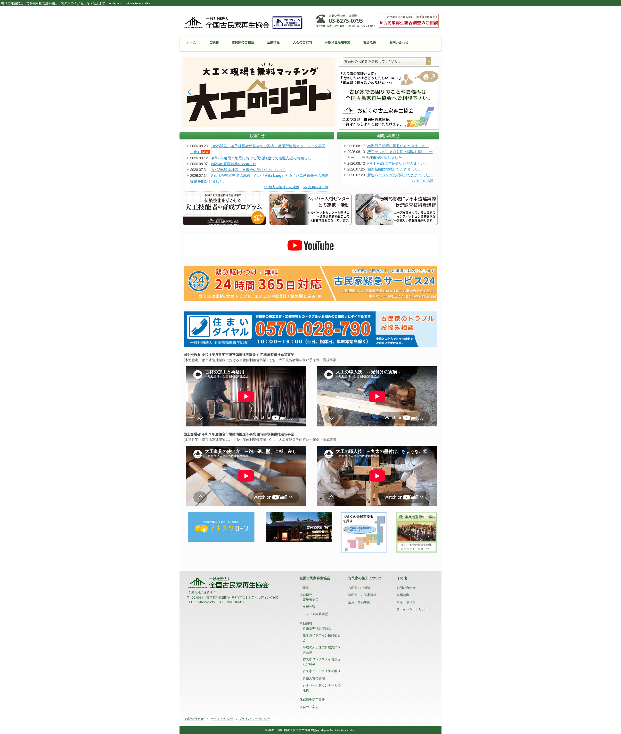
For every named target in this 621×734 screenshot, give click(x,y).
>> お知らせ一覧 (315, 186)
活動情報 (273, 42)
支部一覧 (309, 606)
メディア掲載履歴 (315, 614)
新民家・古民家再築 (362, 594)
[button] (259, 92)
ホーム (191, 42)
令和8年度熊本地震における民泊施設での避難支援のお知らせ (261, 157)
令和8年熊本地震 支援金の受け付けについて (248, 169)
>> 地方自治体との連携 (281, 186)
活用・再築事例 (359, 602)
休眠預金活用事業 (337, 42)
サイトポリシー (408, 602)
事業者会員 (311, 599)
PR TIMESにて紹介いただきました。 (397, 163)
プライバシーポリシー (412, 609)
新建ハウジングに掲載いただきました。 (400, 174)
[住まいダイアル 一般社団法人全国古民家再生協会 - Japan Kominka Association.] (310, 328)
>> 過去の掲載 (422, 180)
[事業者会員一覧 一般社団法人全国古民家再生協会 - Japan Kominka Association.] (364, 531)
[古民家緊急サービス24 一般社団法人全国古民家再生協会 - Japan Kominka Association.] (310, 282)
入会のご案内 (302, 42)
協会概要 (369, 42)
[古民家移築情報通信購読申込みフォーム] (299, 526)
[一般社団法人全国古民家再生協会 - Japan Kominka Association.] (242, 22)
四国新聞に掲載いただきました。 (394, 168)
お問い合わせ (398, 42)
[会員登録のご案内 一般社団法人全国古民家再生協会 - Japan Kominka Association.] (416, 531)
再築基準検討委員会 (317, 628)
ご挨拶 (214, 42)
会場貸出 (403, 594)
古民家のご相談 (243, 42)
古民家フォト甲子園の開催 (322, 671)
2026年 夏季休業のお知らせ (233, 163)
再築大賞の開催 (314, 678)
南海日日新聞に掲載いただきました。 (398, 145)
